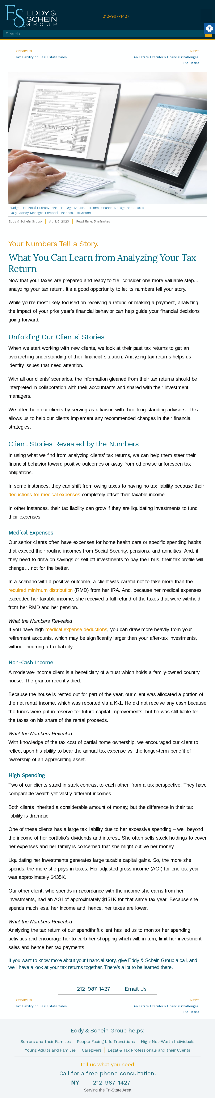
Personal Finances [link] (59, 213)
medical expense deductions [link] (76, 629)
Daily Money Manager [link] (26, 213)
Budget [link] (15, 208)
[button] (206, 15)
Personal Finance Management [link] (110, 208)
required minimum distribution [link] (40, 590)
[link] (209, 28)
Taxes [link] (140, 208)
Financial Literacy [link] (36, 208)
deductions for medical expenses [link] (44, 494)
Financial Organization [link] (67, 208)
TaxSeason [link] (83, 213)
